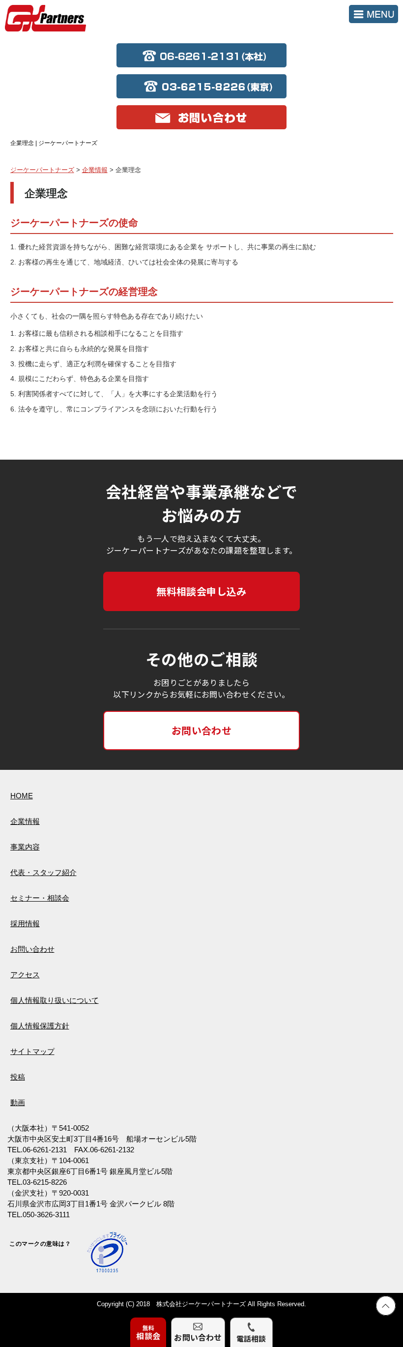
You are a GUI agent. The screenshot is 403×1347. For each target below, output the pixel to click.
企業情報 (25, 821)
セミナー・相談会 (39, 898)
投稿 (17, 1077)
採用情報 (25, 923)
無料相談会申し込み (201, 591)
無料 (148, 1332)
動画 (17, 1102)
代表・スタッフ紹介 (43, 872)
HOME (21, 795)
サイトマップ (32, 1051)
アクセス (25, 974)
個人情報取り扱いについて (54, 1000)
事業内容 (25, 847)
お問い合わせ (201, 730)
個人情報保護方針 (39, 1026)
